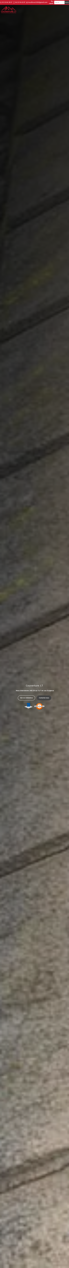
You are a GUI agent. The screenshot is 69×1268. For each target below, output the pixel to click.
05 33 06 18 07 (7, 2)
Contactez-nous (44, 698)
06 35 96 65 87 (20, 2)
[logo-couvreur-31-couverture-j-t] (8, 10)
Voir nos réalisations (26, 698)
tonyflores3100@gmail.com (37, 2)
